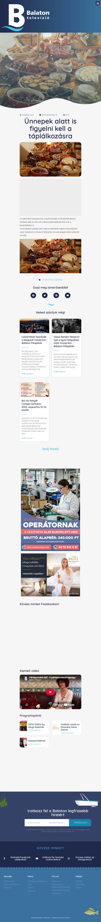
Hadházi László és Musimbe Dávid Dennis (70, 727)
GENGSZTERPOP (36, 740)
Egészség (58, 280)
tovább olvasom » (28, 374)
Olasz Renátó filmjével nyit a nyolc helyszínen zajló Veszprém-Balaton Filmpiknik (66, 341)
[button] (98, 3)
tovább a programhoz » (35, 730)
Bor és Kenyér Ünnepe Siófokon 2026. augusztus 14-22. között (34, 405)
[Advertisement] (50, 197)
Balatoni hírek (48, 280)
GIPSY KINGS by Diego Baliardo (36, 726)
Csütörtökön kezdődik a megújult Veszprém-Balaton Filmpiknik (34, 340)
